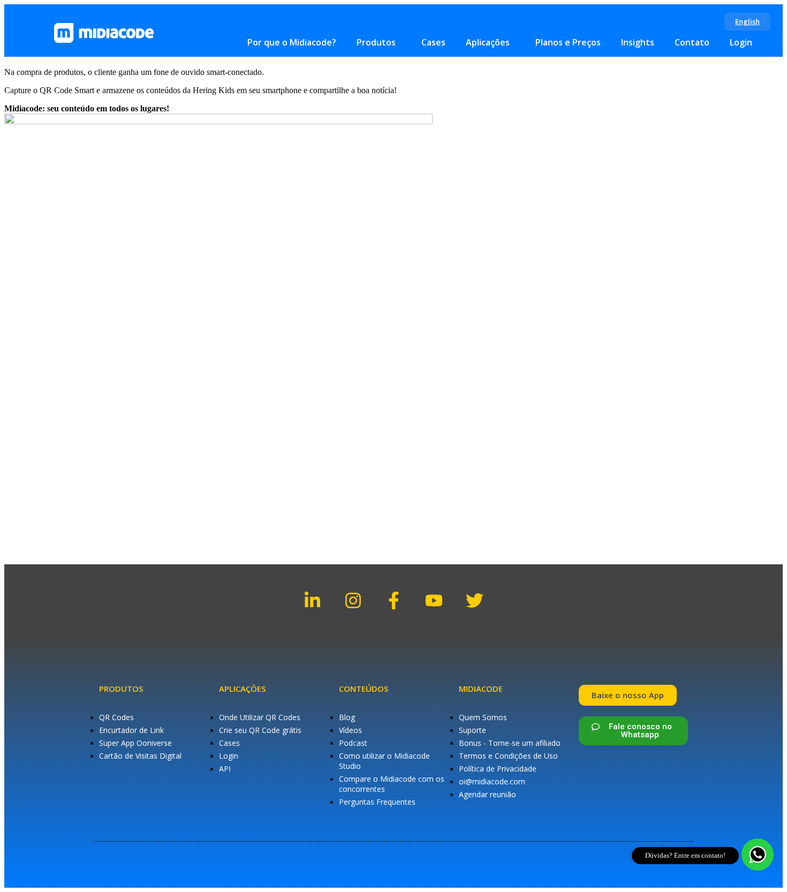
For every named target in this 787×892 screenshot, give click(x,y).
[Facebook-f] (393, 600)
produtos (121, 688)
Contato (692, 42)
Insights (637, 42)
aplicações (242, 688)
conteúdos (363, 688)
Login (741, 42)
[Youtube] (433, 600)
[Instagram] (353, 600)
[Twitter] (474, 600)
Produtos (376, 42)
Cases (433, 42)
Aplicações (488, 42)
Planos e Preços (568, 42)
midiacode (481, 688)
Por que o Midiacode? (291, 42)
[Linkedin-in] (312, 600)
